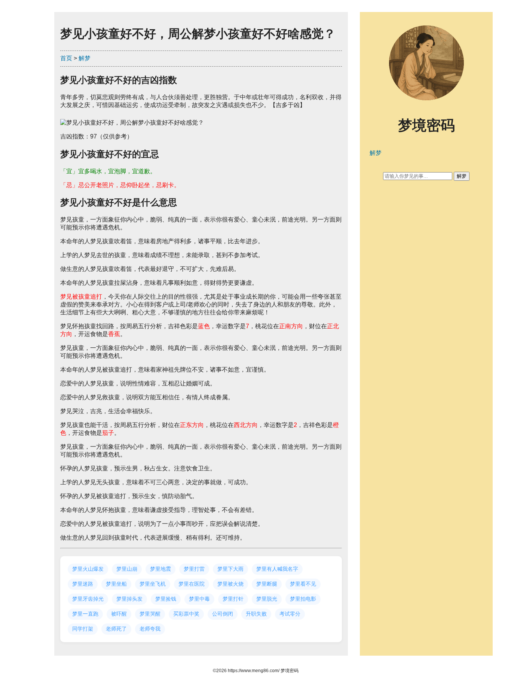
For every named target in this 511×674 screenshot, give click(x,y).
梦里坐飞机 (153, 584)
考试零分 (289, 614)
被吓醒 (119, 614)
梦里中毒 (199, 599)
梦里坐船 (116, 584)
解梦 (85, 58)
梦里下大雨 (230, 569)
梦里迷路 (82, 584)
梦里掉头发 (129, 599)
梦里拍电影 (303, 599)
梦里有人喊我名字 (277, 569)
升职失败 (256, 614)
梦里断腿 (266, 584)
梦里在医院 (191, 584)
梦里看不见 (303, 584)
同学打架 (82, 629)
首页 (66, 58)
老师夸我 (150, 629)
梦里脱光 (266, 599)
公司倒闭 (222, 614)
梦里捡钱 (165, 599)
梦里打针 (233, 599)
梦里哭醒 (150, 614)
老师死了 (116, 629)
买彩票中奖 (186, 614)
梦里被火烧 (230, 584)
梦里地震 (160, 569)
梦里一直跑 (85, 614)
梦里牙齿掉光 (88, 599)
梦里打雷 (194, 569)
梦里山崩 (126, 569)
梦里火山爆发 (88, 569)
